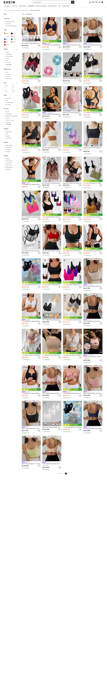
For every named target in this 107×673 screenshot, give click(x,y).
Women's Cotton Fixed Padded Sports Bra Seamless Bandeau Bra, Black (92, 147)
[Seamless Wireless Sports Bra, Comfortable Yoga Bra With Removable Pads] (51, 134)
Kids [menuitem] (59, 6)
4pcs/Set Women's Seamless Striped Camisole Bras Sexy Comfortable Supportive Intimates (31, 78)
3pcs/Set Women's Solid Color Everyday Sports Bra (52, 217)
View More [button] (9, 64)
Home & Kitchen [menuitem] (22, 6)
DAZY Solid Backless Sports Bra (91, 321)
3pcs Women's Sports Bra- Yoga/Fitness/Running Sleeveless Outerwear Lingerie (31, 284)
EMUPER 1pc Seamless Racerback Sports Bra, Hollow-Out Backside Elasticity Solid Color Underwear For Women (31, 184)
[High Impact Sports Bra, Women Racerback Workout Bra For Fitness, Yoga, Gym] (72, 169)
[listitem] (31, 33)
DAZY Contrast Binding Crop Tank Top (31, 428)
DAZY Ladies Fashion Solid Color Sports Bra (51, 463)
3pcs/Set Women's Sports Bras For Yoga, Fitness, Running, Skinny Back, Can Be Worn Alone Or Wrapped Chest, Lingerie (72, 427)
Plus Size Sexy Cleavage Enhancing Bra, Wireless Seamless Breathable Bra (72, 147)
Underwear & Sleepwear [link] (14, 10)
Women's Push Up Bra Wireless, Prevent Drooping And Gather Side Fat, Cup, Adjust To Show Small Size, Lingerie (72, 112)
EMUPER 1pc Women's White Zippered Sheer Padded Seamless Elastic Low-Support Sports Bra (31, 321)
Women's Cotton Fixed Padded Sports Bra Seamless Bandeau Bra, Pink (31, 355)
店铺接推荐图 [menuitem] (31, 6)
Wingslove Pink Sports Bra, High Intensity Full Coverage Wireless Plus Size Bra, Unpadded (92, 356)
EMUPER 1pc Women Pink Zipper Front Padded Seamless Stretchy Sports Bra (72, 393)
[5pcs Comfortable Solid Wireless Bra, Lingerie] (31, 203)
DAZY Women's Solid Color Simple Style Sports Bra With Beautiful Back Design (92, 428)
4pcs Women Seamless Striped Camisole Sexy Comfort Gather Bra (72, 319)
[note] (26, 48)
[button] (99, 2)
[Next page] (68, 473)
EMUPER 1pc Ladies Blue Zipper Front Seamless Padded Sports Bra (52, 45)
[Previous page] (64, 473)
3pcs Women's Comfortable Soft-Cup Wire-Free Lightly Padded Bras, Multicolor (31, 43)
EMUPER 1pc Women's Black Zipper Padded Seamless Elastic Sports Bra (31, 393)
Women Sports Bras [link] (35, 10)
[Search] (72, 2)
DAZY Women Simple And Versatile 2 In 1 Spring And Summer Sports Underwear (72, 45)
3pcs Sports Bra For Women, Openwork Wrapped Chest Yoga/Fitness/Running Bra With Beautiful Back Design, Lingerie (31, 112)
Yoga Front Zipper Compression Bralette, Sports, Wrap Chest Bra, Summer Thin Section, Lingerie (72, 355)
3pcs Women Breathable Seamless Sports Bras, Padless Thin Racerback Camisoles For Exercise (52, 284)
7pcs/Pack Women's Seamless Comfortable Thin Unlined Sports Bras (72, 217)
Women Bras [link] (25, 10)
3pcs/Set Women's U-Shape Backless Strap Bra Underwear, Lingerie (93, 183)
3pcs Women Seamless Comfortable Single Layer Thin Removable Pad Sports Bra (72, 284)
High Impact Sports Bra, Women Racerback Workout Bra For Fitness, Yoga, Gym (72, 183)
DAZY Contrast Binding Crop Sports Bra (92, 286)
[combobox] (28, 14)
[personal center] (90, 2)
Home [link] (5, 10)
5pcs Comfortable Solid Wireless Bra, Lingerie (31, 217)
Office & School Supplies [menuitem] (41, 6)
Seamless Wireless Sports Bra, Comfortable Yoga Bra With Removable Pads (51, 147)
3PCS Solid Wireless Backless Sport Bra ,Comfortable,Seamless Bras (72, 78)
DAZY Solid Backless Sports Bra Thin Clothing (92, 45)
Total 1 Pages (59, 473)
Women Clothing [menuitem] (66, 6)
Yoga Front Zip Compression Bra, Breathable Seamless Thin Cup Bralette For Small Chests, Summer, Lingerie (31, 147)
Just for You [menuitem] (14, 6)
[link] (93, 2)
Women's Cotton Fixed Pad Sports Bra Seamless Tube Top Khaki (52, 355)
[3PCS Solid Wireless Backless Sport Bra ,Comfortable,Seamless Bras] (72, 65)
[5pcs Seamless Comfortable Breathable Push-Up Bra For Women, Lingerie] (51, 169)
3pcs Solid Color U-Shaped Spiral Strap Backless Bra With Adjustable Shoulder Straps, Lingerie (93, 217)
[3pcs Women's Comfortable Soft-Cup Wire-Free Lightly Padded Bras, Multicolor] (31, 29)
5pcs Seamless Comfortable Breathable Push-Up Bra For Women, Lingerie (51, 183)
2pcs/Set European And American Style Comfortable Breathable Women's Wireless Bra (93, 78)
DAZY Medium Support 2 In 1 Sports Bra (31, 463)
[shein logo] (9, 2)
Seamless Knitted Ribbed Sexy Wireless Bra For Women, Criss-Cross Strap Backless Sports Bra (51, 250)
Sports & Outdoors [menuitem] (52, 6)
